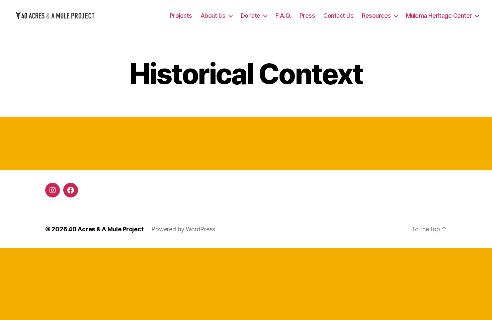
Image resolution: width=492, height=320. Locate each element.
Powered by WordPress (183, 229)
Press (307, 15)
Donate (250, 15)
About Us (213, 15)
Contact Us (338, 15)
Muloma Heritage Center (439, 15)
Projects (181, 15)
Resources (376, 15)
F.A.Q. (283, 15)
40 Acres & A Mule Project (105, 229)
